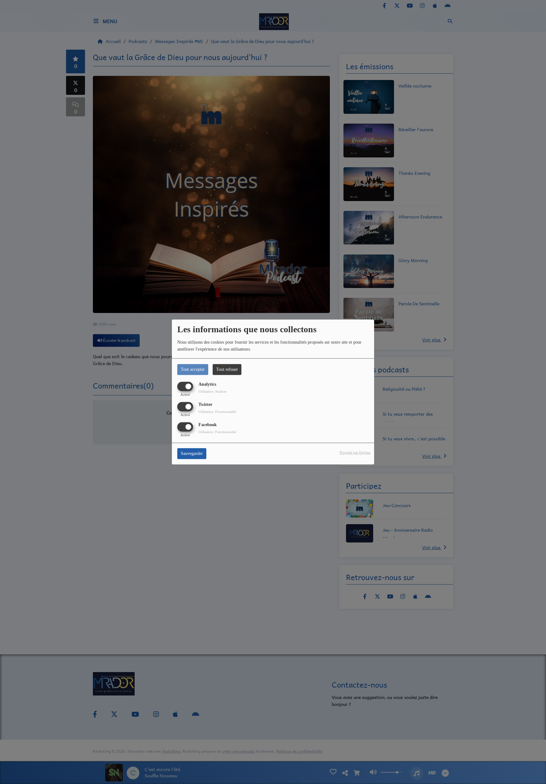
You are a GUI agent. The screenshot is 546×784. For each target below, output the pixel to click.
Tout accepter (193, 369)
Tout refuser (227, 369)
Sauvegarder (192, 453)
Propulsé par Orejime (355, 453)
